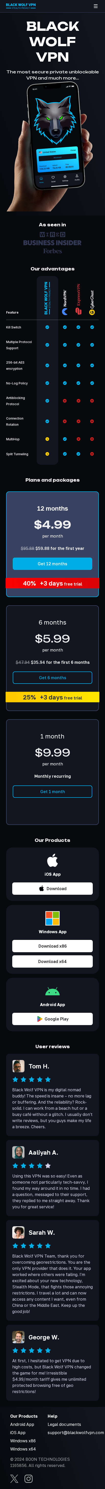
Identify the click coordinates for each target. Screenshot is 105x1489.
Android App (22, 1424)
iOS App (17, 1432)
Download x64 (52, 961)
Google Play (57, 1018)
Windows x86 (23, 1440)
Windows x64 (23, 1449)
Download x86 (52, 946)
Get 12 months (52, 563)
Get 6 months (52, 677)
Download (57, 888)
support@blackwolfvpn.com (76, 1432)
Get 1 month (52, 791)
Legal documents (64, 1424)
